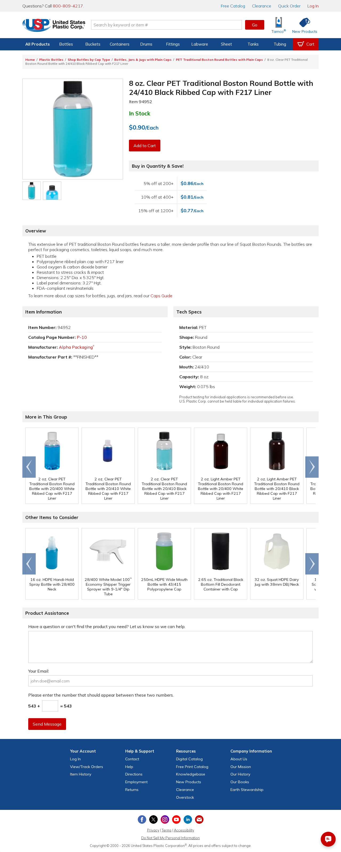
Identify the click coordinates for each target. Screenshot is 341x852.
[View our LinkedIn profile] (187, 819)
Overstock (185, 797)
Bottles (66, 44)
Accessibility (184, 830)
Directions (134, 774)
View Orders (86, 766)
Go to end (29, 467)
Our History (240, 774)
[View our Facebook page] (142, 819)
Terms (167, 830)
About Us (238, 759)
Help (129, 766)
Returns (132, 789)
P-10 (82, 337)
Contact (132, 759)
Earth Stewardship (246, 789)
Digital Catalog (189, 759)
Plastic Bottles (51, 60)
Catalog (233, 6)
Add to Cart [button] (144, 145)
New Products (188, 781)
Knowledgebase (190, 774)
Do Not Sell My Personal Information (170, 838)
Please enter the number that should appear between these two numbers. (101, 695)
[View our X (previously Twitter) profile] (153, 819)
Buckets (92, 44)
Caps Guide (161, 295)
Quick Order (289, 6)
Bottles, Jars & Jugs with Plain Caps (143, 60)
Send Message (47, 724)
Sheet (226, 44)
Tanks (253, 44)
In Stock (139, 113)
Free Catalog (192, 766)
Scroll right (312, 467)
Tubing (280, 44)
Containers (119, 44)
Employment (136, 781)
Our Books (239, 781)
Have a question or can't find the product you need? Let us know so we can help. (106, 626)
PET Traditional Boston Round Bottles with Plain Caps (219, 60)
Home (30, 60)
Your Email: (38, 671)
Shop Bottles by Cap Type (89, 60)
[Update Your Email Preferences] (199, 819)
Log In (313, 6)
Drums (146, 44)
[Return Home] (53, 26)
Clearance (261, 6)
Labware (199, 44)
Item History (80, 774)
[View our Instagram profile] (165, 819)
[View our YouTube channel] (176, 819)
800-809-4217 (68, 6)
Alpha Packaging (76, 347)
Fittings (173, 44)
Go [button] (254, 24)
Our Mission (240, 766)
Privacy (153, 830)
